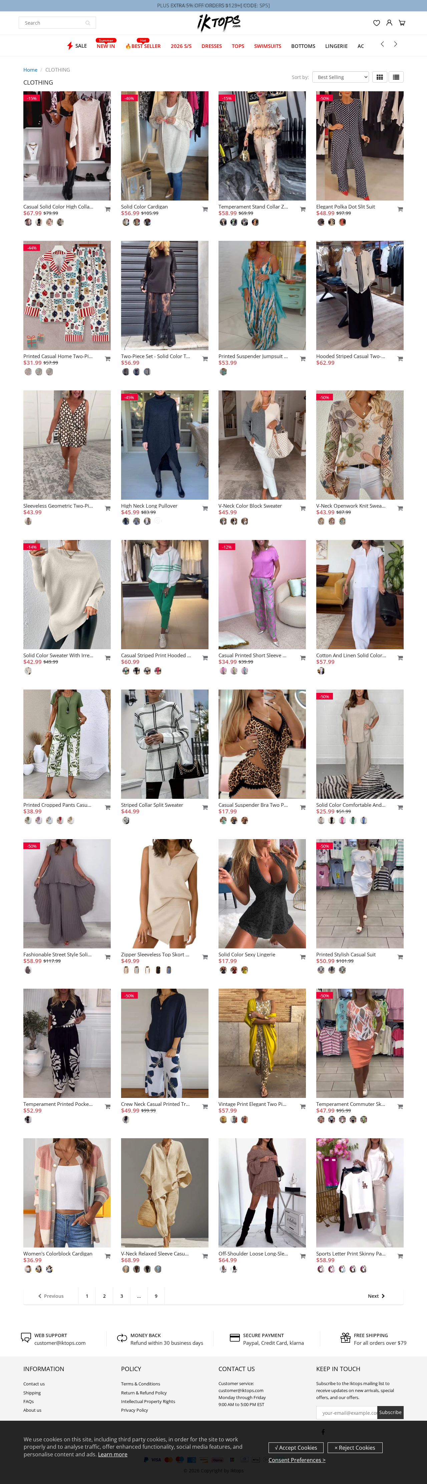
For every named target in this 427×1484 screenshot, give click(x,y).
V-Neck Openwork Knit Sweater (351, 505)
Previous (54, 1296)
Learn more (112, 1454)
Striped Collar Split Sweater (152, 804)
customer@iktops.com (60, 1342)
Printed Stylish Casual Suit (346, 954)
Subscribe (390, 1412)
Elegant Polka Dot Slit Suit (345, 206)
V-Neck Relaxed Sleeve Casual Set (156, 1253)
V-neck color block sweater (250, 505)
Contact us (34, 1384)
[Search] (87, 23)
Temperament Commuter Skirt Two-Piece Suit (351, 1104)
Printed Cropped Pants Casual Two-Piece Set (58, 804)
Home (30, 69)
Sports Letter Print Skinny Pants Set (351, 1253)
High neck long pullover (149, 505)
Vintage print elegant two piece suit (254, 1104)
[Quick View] (104, 209)
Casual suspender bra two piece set (254, 804)
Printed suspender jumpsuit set (254, 356)
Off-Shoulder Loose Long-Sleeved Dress (254, 1253)
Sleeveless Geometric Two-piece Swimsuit (58, 505)
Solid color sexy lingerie (247, 954)
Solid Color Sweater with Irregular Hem (58, 655)
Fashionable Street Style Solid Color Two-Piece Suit (58, 954)
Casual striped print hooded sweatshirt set (156, 655)
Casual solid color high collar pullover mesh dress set (58, 206)
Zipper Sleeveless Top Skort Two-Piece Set (156, 954)
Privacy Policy (134, 1410)
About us (32, 1410)
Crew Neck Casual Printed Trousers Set (156, 1104)
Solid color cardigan (144, 206)
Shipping (32, 1393)
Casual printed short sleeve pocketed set (254, 655)
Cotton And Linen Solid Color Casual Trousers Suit (351, 655)
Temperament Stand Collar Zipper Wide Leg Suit (254, 206)
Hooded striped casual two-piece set (351, 356)
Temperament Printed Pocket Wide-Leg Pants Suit (58, 1104)
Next (373, 1296)
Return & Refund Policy (144, 1393)
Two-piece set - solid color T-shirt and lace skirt (156, 356)
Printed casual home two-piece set (58, 356)
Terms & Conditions (140, 1384)
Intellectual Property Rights (148, 1401)
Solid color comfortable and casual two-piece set (351, 804)
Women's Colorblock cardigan (57, 1253)
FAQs (28, 1401)
